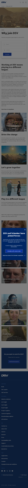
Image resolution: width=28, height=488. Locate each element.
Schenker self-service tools (14, 251)
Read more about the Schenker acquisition (13, 255)
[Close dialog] (25, 229)
